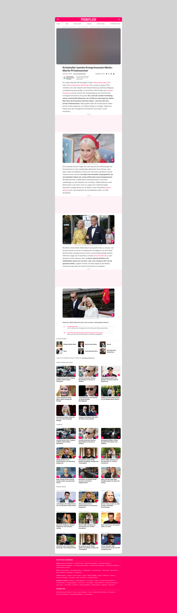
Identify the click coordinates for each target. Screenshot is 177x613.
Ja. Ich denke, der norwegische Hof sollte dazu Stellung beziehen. (87, 328)
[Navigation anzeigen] (58, 19)
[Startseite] (88, 19)
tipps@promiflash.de (88, 358)
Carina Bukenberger (79, 74)
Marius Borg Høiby (100, 82)
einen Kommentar (100, 256)
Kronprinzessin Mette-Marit (79, 85)
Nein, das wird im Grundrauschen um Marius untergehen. (85, 334)
